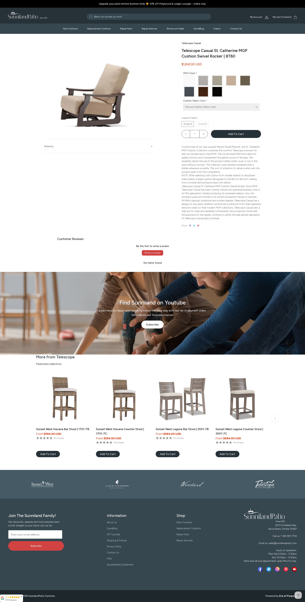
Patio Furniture (70, 28)
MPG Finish (190, 73)
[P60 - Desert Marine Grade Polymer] (231, 80)
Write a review (152, 252)
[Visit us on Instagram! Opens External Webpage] (278, 569)
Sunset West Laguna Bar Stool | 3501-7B (182, 429)
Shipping (48, 146)
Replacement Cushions (99, 28)
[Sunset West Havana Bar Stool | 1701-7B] (63, 399)
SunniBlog (199, 28)
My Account (256, 17)
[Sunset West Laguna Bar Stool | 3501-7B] (182, 399)
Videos (217, 28)
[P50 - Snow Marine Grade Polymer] (189, 80)
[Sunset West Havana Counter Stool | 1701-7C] (122, 399)
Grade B (202, 124)
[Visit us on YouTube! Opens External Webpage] (294, 569)
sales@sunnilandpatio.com (282, 543)
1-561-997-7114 (289, 536)
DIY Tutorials (113, 534)
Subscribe (155, 326)
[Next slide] (274, 418)
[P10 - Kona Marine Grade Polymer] (203, 91)
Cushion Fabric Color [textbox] (195, 100)
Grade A (187, 124)
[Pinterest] (198, 225)
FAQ (109, 558)
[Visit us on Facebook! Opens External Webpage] (261, 569)
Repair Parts (126, 28)
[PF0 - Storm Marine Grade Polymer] (217, 80)
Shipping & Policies (117, 540)
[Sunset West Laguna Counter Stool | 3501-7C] (242, 399)
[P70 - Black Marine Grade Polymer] (217, 91)
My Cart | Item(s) (282, 17)
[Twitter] (194, 225)
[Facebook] (190, 225)
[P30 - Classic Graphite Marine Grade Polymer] (189, 91)
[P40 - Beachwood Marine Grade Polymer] (245, 80)
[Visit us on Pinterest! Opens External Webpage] (286, 569)
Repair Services (149, 28)
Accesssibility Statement (120, 564)
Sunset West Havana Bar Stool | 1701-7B (62, 429)
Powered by (281, 596)
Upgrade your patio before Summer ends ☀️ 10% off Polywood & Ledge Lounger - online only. (152, 3)
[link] (48, 454)
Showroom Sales (175, 28)
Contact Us (236, 28)
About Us (112, 522)
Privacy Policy (114, 546)
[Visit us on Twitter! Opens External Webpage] (269, 569)
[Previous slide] (30, 418)
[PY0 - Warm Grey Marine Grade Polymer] (203, 80)
